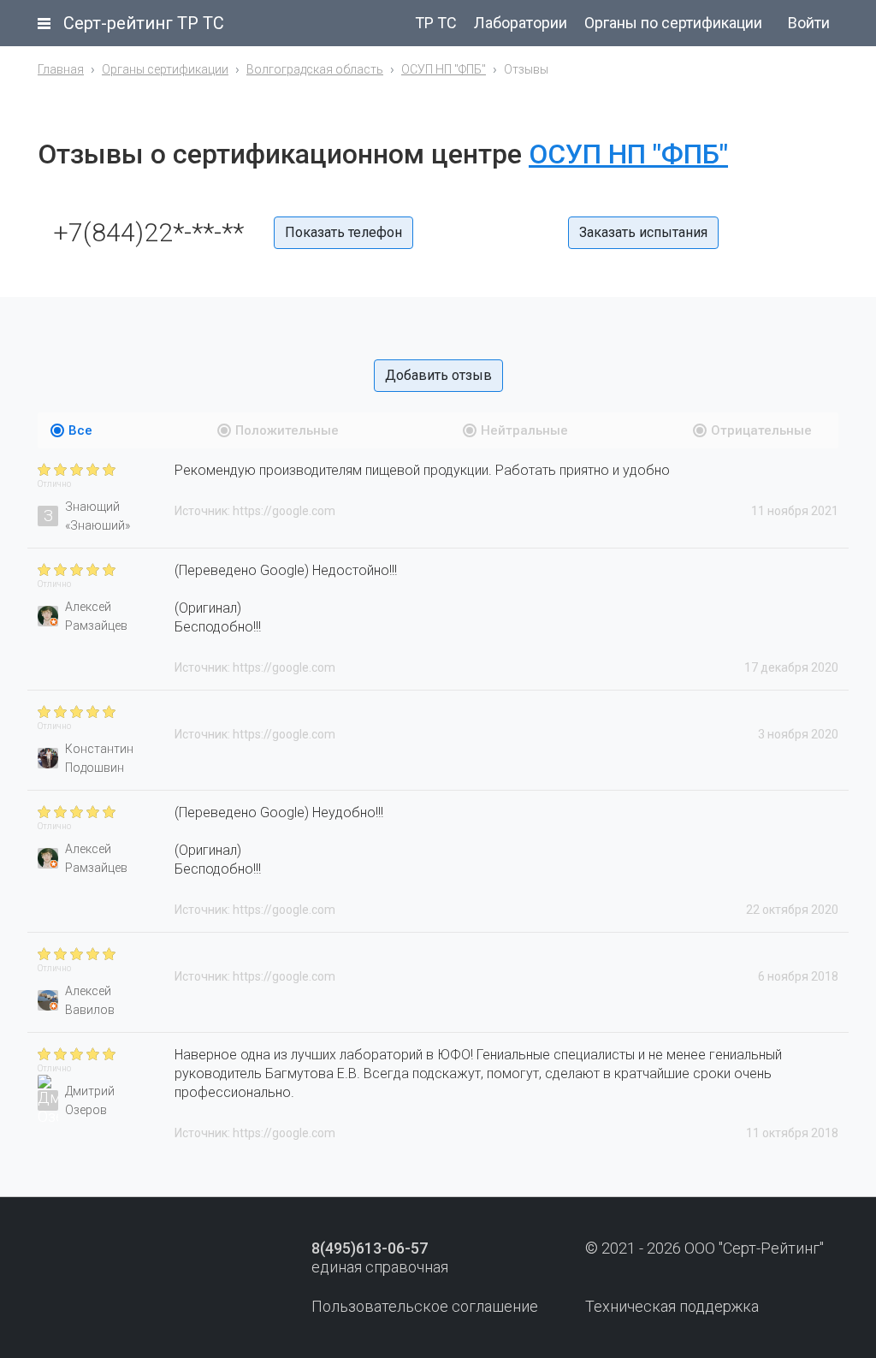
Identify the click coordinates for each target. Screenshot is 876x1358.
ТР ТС (436, 23)
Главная (61, 69)
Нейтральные (524, 430)
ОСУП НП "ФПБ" (443, 69)
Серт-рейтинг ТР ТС (143, 23)
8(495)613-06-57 (369, 1248)
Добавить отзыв (438, 375)
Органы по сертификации (673, 23)
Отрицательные (761, 430)
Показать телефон (343, 232)
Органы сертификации (165, 69)
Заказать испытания (643, 232)
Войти (809, 23)
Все (80, 430)
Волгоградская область (314, 69)
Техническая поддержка (672, 1306)
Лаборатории (520, 23)
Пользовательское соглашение (424, 1306)
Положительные (287, 430)
